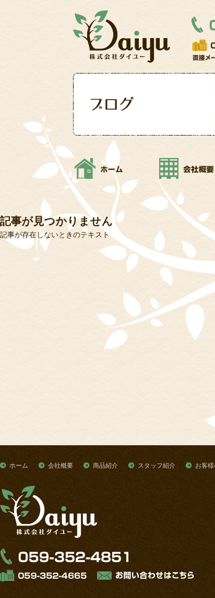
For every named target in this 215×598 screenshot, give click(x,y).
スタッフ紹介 (156, 465)
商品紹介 (105, 465)
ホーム (18, 465)
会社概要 (60, 465)
